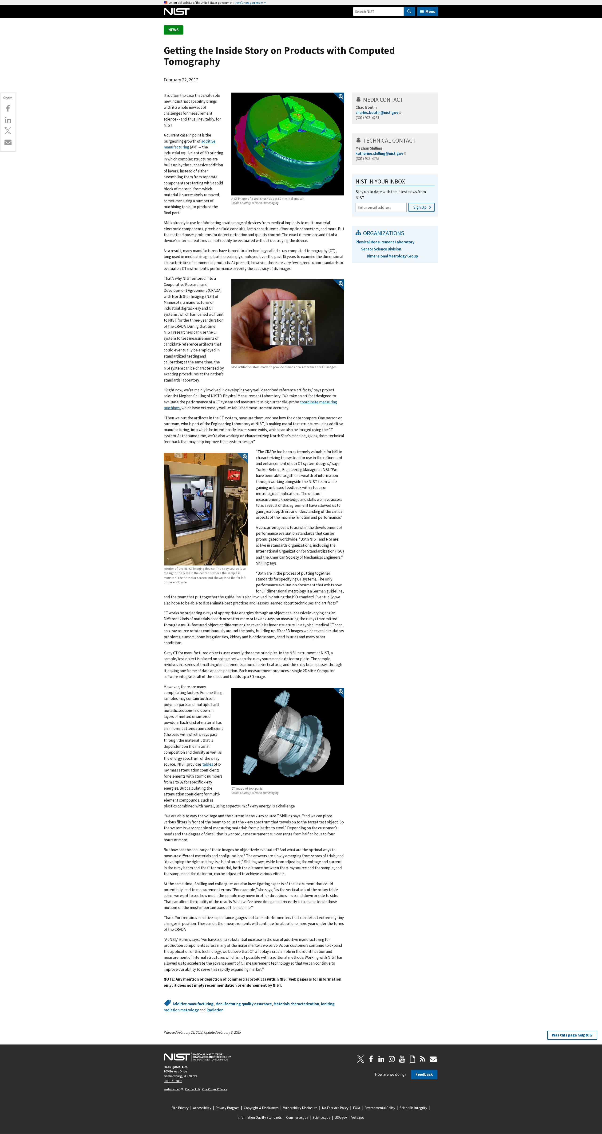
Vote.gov (357, 1117)
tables (207, 764)
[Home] (177, 11)
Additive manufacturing (193, 1003)
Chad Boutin (366, 107)
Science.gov (321, 1117)
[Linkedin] (8, 120)
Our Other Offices (214, 1089)
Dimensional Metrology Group (392, 256)
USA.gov (341, 1117)
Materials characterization (296, 1003)
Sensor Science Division (381, 249)
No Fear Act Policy (335, 1108)
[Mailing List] (433, 1059)
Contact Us (192, 1089)
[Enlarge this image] (287, 144)
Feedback (424, 1074)
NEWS (173, 29)
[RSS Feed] (423, 1059)
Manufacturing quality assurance (243, 1003)
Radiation (214, 1010)
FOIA (356, 1108)
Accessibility (202, 1108)
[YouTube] (402, 1059)
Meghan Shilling (369, 148)
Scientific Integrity (413, 1108)
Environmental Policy (379, 1108)
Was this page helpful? (572, 1035)
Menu (430, 11)
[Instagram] (392, 1059)
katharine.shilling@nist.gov (379, 153)
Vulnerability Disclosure (300, 1108)
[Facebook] (8, 108)
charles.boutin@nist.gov (377, 112)
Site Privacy (180, 1108)
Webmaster (172, 1089)
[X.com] (8, 131)
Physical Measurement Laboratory (385, 242)
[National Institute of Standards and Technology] (197, 1056)
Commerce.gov (297, 1117)
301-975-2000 (173, 1081)
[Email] (8, 142)
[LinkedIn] (381, 1059)
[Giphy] (412, 1059)
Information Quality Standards (260, 1117)
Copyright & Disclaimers (261, 1108)
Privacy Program (227, 1108)
